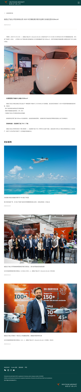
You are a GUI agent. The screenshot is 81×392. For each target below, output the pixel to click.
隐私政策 (21, 367)
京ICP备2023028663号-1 (10, 380)
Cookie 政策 (14, 367)
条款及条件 (7, 367)
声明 (26, 367)
